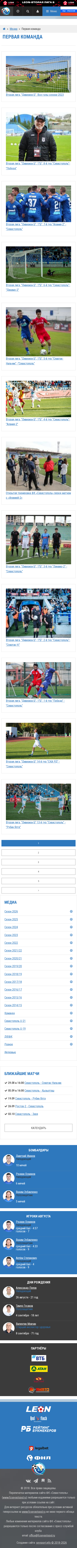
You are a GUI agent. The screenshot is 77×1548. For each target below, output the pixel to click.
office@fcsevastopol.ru (42, 1535)
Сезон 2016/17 (13, 989)
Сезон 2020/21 (13, 958)
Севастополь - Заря (26, 1114)
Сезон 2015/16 (13, 997)
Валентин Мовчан (26, 1324)
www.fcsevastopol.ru (14, 1497)
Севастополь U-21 (15, 1021)
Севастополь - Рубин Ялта (30, 1098)
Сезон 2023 (11, 935)
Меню (53, 11)
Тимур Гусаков (24, 1306)
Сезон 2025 (11, 919)
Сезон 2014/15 (13, 1005)
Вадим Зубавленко (27, 1192)
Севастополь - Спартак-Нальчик (43, 1083)
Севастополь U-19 (15, 1028)
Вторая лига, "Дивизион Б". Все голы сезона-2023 (35, 94)
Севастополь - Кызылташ (39, 1090)
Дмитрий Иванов (25, 1156)
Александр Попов (26, 1288)
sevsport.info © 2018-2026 (51, 1542)
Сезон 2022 (11, 943)
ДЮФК (8, 1036)
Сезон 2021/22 (13, 950)
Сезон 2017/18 (13, 982)
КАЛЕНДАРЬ (38, 1128)
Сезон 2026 (11, 911)
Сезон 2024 (11, 927)
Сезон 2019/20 (13, 966)
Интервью (10, 1052)
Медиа (13, 29)
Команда (9, 1013)
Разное (8, 1044)
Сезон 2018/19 (13, 974)
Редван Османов (25, 1174)
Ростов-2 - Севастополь (29, 1106)
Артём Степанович (26, 1258)
